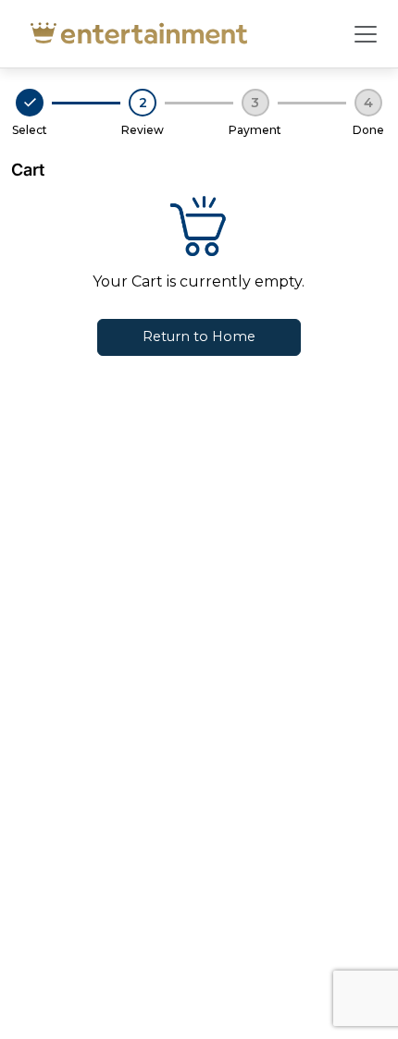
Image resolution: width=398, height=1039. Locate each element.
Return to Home (199, 336)
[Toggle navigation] (366, 34)
